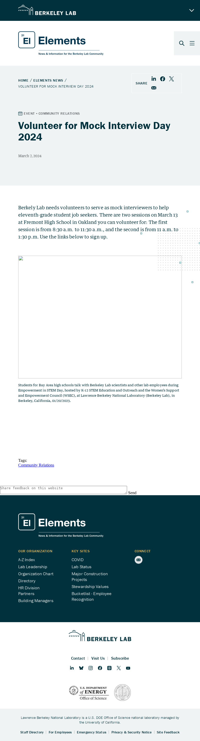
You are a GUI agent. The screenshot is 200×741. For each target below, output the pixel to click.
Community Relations (36, 465)
